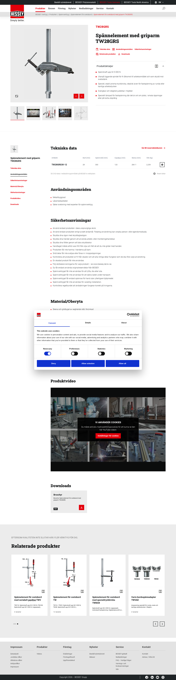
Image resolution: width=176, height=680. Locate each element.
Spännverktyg (64, 14)
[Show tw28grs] (17, 113)
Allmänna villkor (16, 660)
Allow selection (88, 363)
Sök (117, 669)
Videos (39, 654)
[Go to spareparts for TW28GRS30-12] (162, 164)
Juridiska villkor (16, 657)
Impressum (14, 667)
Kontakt (145, 654)
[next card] (162, 624)
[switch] (74, 353)
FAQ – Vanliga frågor (123, 660)
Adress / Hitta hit (148, 657)
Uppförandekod (69, 660)
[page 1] (14, 623)
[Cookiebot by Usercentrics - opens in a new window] (128, 315)
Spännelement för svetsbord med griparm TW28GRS (113, 14)
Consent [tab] (52, 323)
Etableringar (67, 654)
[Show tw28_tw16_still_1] (49, 113)
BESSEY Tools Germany (110, 2)
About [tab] (124, 323)
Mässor (92, 657)
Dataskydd (14, 654)
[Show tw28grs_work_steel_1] (65, 113)
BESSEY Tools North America (136, 2)
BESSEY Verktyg (41, 14)
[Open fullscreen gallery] (16, 96)
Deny (53, 363)
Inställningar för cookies (108, 436)
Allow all (122, 363)
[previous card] (155, 624)
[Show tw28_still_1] (33, 113)
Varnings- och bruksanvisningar (122, 665)
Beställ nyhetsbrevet (62, 2)
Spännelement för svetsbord (81, 14)
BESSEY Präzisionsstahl (85, 2)
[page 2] (17, 623)
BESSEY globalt (121, 654)
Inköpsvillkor (15, 663)
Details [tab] (88, 323)
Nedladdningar (121, 657)
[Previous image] (76, 96)
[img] (49, 63)
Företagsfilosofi (69, 657)
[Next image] (81, 96)
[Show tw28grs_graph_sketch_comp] (81, 113)
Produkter (53, 14)
